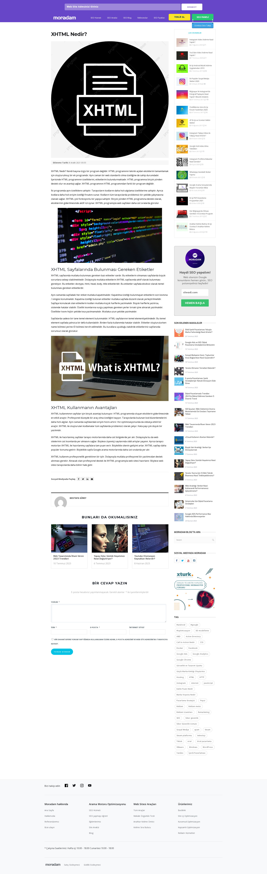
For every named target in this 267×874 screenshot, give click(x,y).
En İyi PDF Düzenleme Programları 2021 (198, 199)
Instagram (181, 683)
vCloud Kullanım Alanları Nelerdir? (199, 437)
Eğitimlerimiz (95, 821)
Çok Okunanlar (194, 33)
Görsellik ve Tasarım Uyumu (189, 665)
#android (181, 625)
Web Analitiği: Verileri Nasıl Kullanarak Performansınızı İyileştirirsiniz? (196, 488)
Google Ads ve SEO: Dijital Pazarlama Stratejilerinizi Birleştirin (200, 343)
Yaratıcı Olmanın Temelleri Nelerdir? (200, 368)
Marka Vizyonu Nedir (186, 695)
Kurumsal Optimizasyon (189, 821)
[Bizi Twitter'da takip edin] (74, 785)
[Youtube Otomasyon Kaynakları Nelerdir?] (150, 539)
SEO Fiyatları (159, 18)
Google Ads (182, 654)
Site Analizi (94, 827)
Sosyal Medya (183, 729)
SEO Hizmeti (96, 18)
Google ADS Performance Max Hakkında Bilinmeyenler (198, 515)
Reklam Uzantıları (185, 712)
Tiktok (179, 741)
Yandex (180, 753)
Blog (91, 833)
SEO (178, 718)
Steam (207, 729)
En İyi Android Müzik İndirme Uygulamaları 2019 (201, 66)
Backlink (182, 810)
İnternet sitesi (136, 627)
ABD (179, 636)
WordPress (208, 747)
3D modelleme (202, 630)
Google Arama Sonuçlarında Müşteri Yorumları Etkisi (201, 186)
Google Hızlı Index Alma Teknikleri (199, 147)
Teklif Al (179, 17)
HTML (191, 677)
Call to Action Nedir (186, 642)
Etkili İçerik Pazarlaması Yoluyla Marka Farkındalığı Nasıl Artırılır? (198, 330)
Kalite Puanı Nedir (185, 689)
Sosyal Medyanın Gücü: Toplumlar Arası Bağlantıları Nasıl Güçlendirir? (200, 356)
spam (196, 729)
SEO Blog (127, 18)
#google (194, 625)
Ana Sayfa (49, 810)
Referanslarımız (51, 821)
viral (190, 741)
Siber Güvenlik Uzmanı (187, 724)
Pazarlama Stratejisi (186, 700)
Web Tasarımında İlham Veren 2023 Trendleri (68, 557)
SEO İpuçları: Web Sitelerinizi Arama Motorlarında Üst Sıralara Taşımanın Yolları (200, 411)
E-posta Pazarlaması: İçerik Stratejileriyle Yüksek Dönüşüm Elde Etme (200, 380)
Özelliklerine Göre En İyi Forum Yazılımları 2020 (199, 108)
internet (194, 683)
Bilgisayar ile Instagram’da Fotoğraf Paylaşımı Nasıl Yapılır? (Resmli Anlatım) (200, 94)
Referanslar (143, 18)
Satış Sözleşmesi (72, 864)
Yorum (55, 602)
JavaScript (208, 683)
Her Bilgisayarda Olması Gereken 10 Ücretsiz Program (201, 212)
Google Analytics (200, 654)
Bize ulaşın (49, 827)
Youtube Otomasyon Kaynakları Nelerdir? (144, 557)
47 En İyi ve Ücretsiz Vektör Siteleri (200, 121)
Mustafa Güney (78, 498)
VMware (180, 747)
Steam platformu (184, 735)
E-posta (95, 627)
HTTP (202, 677)
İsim (54, 627)
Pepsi (202, 700)
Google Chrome (184, 660)
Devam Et (192, 7)
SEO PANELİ (203, 17)
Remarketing (203, 712)
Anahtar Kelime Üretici (144, 821)
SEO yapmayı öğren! (98, 816)
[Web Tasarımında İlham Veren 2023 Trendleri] (69, 539)
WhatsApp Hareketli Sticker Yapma (200, 173)
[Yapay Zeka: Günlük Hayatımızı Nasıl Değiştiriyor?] (110, 539)
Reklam (180, 706)
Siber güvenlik (192, 718)
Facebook (193, 648)
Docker (180, 648)
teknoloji (201, 735)
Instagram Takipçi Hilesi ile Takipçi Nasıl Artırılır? (200, 134)
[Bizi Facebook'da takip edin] (66, 785)
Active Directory (193, 636)
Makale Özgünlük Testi (144, 816)
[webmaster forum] (195, 589)
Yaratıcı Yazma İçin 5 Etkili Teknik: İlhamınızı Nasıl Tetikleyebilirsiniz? (199, 474)
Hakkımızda (49, 816)
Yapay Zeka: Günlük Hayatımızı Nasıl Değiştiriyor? (109, 557)
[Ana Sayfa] (65, 18)
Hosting (180, 677)
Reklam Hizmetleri (186, 833)
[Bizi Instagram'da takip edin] (82, 785)
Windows (193, 747)
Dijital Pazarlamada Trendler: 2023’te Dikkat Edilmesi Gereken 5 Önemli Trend (199, 396)
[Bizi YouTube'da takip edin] (89, 785)
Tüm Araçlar (139, 810)
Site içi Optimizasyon (187, 816)
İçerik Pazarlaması (197, 753)
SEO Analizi (112, 18)
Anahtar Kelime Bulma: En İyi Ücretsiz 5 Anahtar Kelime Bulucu (201, 226)
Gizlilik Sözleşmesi (92, 864)
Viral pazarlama (204, 741)
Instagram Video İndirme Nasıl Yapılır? (201, 40)
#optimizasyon (183, 630)
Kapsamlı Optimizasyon (189, 827)
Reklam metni (195, 706)
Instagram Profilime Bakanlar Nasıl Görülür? (201, 160)
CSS (201, 642)
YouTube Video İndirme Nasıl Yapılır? (201, 53)
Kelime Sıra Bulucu (142, 827)
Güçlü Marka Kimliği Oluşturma (191, 671)
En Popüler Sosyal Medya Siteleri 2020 (199, 79)
